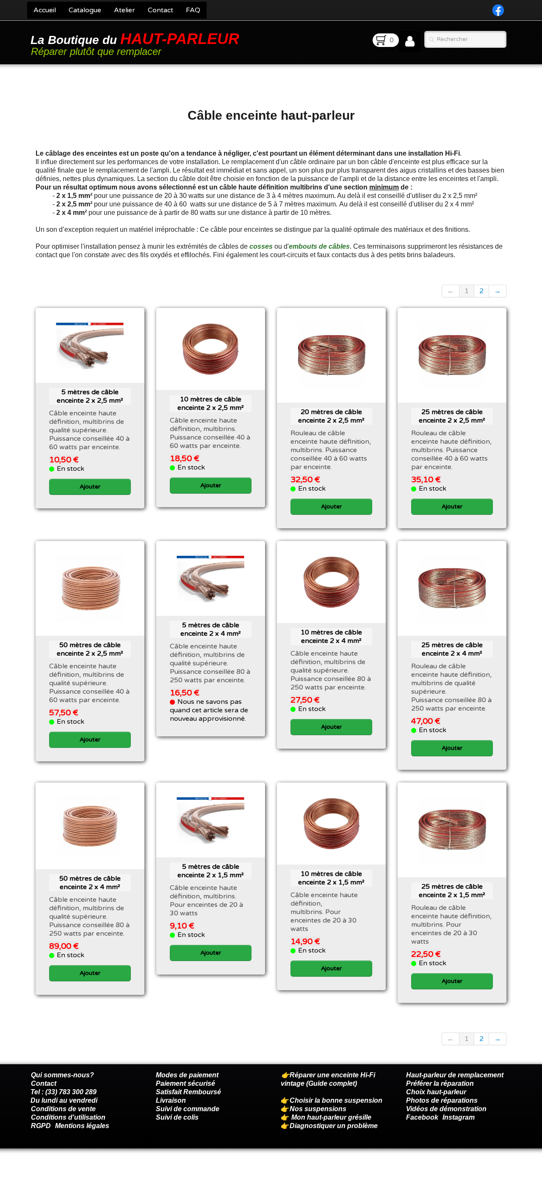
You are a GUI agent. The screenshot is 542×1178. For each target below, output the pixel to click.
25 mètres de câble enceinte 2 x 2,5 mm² (452, 416)
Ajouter (90, 486)
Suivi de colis (177, 1117)
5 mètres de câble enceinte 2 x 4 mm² (210, 629)
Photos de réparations (442, 1100)
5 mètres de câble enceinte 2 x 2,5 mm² (90, 396)
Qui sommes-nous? (62, 1075)
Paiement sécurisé (185, 1083)
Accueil (44, 10)
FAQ (193, 10)
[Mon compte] (410, 41)
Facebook (422, 1117)
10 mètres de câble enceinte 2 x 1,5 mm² (331, 878)
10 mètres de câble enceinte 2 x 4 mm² (331, 636)
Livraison (171, 1100)
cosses (261, 246)
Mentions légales (82, 1125)
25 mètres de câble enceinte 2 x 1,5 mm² (452, 890)
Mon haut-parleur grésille (331, 1117)
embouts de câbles (319, 246)
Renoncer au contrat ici (67, 1169)
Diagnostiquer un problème (334, 1125)
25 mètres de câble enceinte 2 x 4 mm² (452, 649)
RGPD (41, 1125)
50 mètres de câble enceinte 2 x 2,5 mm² (90, 649)
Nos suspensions (318, 1108)
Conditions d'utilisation (68, 1117)
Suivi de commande (187, 1108)
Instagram (458, 1117)
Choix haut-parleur (437, 1092)
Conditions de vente (63, 1108)
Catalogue (85, 10)
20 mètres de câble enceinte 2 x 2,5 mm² (331, 416)
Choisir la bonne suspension (336, 1100)
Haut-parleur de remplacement (454, 1075)
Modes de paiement (187, 1075)
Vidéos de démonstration (446, 1108)
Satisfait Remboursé (188, 1092)
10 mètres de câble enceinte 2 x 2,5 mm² (210, 403)
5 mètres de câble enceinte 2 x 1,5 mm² (210, 870)
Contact (160, 10)
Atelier (124, 10)
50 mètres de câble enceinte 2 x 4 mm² (90, 882)
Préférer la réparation (440, 1083)
